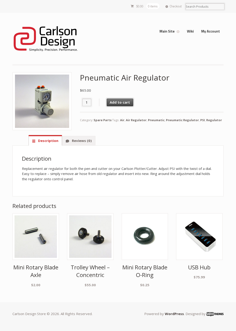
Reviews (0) (81, 140)
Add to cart (120, 102)
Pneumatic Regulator (182, 120)
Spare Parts (103, 120)
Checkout (176, 6)
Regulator (214, 120)
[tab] (45, 140)
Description (47, 140)
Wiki (190, 31)
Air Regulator (136, 120)
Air (122, 120)
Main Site (167, 31)
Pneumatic (156, 120)
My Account (210, 31)
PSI (202, 120)
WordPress (174, 313)
